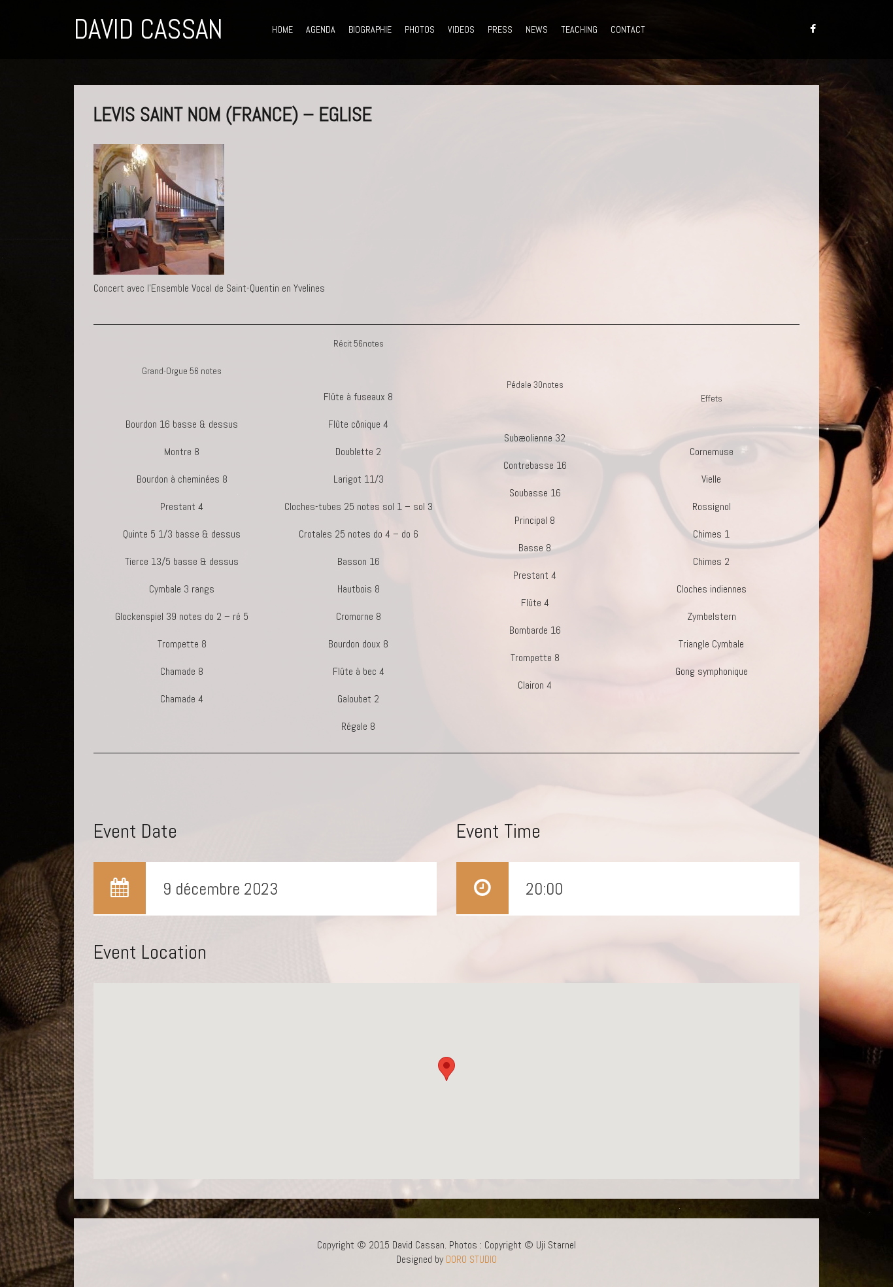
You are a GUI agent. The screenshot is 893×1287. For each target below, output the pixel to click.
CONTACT (628, 29)
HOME (282, 29)
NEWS (537, 29)
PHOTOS (420, 29)
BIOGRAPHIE (370, 29)
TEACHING (579, 29)
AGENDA (320, 29)
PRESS (500, 29)
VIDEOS (461, 29)
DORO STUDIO (471, 1259)
